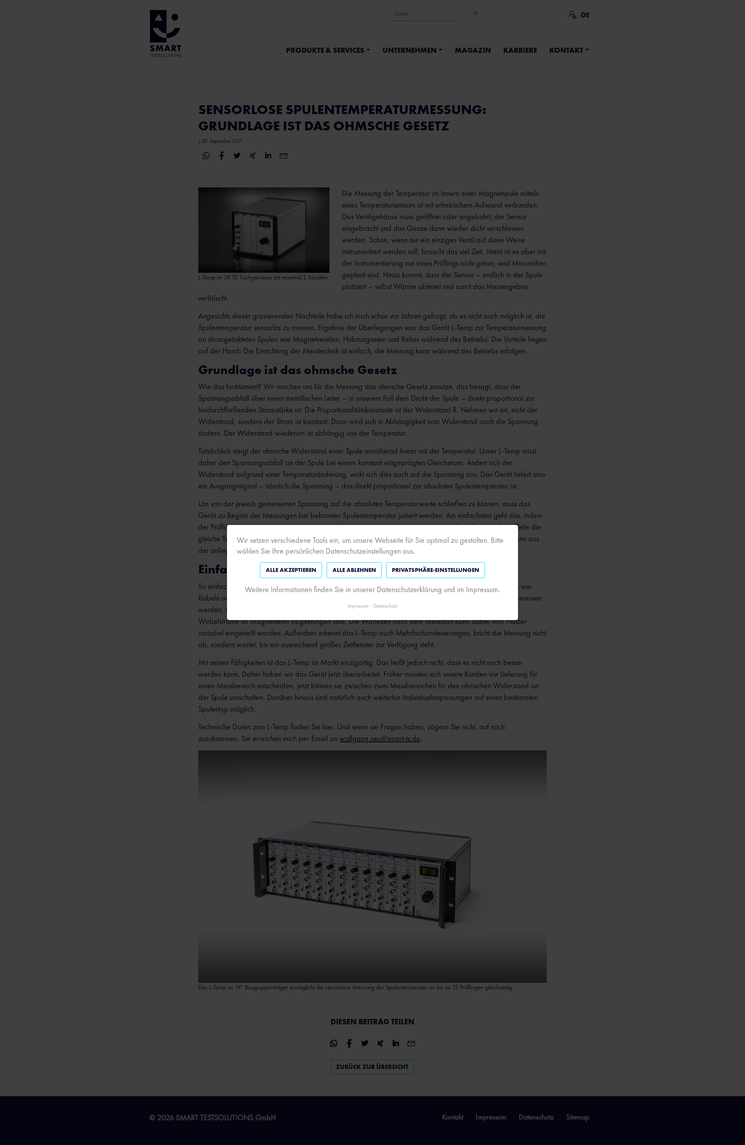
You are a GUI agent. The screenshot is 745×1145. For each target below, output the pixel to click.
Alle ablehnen (354, 570)
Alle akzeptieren (291, 570)
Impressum (358, 606)
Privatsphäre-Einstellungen (435, 570)
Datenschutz (385, 606)
